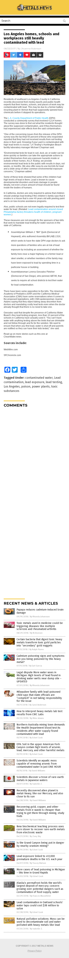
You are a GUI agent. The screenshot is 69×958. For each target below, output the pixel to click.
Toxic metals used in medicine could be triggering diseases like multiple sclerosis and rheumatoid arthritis (40, 626)
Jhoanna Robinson (31, 48)
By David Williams (37, 770)
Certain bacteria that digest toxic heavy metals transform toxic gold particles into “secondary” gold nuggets (39, 642)
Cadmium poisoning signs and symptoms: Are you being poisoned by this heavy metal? (41, 659)
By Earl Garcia (35, 666)
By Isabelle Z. (36, 784)
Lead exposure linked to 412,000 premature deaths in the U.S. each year (39, 858)
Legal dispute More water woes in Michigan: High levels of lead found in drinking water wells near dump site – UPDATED (39, 677)
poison (25, 386)
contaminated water (39, 377)
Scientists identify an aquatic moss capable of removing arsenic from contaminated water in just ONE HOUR (39, 763)
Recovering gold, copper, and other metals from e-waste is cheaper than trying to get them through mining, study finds (40, 811)
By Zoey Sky (35, 836)
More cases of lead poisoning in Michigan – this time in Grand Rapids (41, 871)
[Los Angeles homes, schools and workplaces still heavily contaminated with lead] (34, 10)
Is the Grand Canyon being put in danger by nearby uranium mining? (40, 844)
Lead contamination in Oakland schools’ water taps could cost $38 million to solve (40, 905)
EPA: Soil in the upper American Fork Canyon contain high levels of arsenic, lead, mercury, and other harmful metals (40, 747)
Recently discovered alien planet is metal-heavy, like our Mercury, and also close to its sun (40, 793)
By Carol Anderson (37, 705)
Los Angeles (12, 386)
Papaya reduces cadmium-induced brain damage (40, 611)
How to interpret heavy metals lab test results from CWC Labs (39, 713)
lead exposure (34, 382)
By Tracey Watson (38, 863)
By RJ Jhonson (36, 633)
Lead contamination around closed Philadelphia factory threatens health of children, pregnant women (33, 212)
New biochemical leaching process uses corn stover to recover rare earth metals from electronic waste (41, 829)
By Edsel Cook (36, 737)
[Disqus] (34, 456)
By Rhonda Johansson (40, 616)
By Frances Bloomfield (40, 896)
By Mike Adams (37, 718)
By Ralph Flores (36, 649)
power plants (41, 386)
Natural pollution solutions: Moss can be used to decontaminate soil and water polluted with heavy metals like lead (41, 922)
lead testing (54, 382)
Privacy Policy (35, 951)
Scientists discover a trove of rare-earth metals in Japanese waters (40, 779)
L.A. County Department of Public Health (28, 118)
